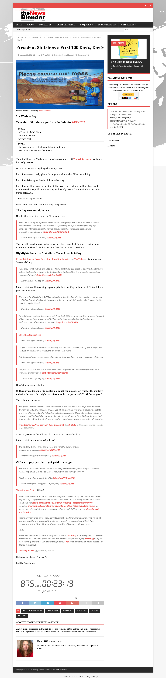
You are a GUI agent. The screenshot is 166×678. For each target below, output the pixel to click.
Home (19, 25)
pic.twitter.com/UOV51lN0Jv (123, 121)
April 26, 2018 (116, 127)
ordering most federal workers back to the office (50, 506)
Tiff (48, 55)
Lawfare (111, 146)
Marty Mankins (45, 111)
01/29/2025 (78, 122)
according (71, 535)
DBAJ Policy (86, 25)
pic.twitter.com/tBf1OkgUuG (56, 232)
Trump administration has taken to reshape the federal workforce (62, 503)
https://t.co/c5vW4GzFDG (67, 322)
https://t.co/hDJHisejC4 (49, 450)
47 (24, 611)
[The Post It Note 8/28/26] (129, 49)
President (67, 611)
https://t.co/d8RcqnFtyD (120, 118)
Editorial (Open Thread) (64, 55)
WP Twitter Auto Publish (72, 677)
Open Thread (52, 611)
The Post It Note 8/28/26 (126, 61)
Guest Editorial (66, 25)
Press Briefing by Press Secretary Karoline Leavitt (43, 259)
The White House (82, 159)
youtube (22, 616)
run (67, 542)
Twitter (94, 611)
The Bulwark (113, 140)
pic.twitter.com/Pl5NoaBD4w (55, 373)
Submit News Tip (107, 25)
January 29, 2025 (54, 238)
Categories (127, 25)
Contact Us (45, 25)
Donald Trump (35, 611)
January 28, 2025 (52, 281)
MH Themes (62, 670)
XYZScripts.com (96, 677)
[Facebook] (150, 5)
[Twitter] (145, 5)
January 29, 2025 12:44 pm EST (32, 55)
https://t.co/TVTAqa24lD (64, 478)
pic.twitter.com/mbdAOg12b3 (49, 275)
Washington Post (25, 490)
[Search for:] (137, 30)
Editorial (33, 37)
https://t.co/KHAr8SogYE (30, 335)
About (30, 25)
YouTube (79, 259)
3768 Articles (56, 641)
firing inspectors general (84, 506)
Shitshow (81, 611)
